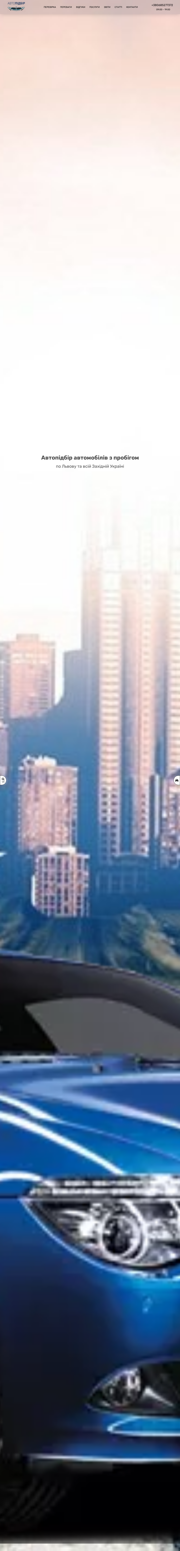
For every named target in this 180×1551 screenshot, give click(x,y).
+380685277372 (162, 5)
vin (3, 781)
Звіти (107, 7)
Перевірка (50, 7)
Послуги (94, 7)
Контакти (132, 7)
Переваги (66, 7)
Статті (118, 7)
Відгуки (80, 7)
